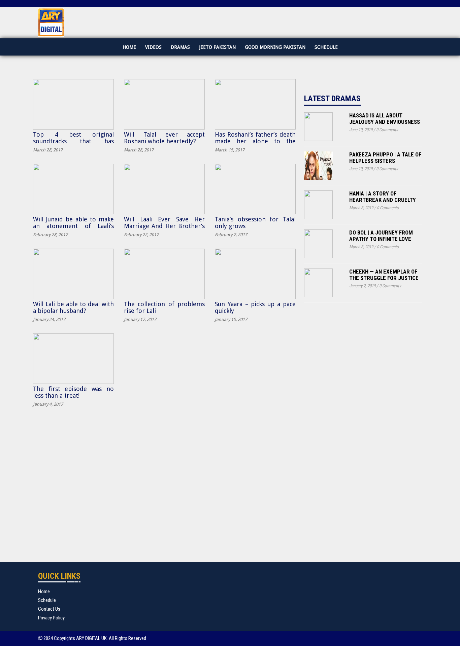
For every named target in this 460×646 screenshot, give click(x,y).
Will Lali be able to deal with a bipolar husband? (73, 307)
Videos (153, 47)
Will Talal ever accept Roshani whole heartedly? (164, 138)
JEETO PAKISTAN (217, 47)
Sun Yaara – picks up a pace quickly (255, 307)
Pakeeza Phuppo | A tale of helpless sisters (385, 157)
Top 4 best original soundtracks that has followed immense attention (73, 141)
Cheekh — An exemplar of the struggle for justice (384, 274)
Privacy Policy (51, 618)
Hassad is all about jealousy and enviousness (384, 118)
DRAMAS (180, 47)
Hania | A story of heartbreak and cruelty (382, 196)
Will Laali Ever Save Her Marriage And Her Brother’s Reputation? (164, 226)
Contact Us (49, 609)
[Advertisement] (354, 427)
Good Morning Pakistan (275, 47)
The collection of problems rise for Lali (164, 307)
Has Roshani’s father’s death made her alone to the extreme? (255, 141)
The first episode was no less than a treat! (73, 392)
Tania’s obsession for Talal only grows (255, 222)
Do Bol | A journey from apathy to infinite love (381, 235)
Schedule (326, 47)
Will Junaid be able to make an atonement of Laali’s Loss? (73, 226)
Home (129, 47)
